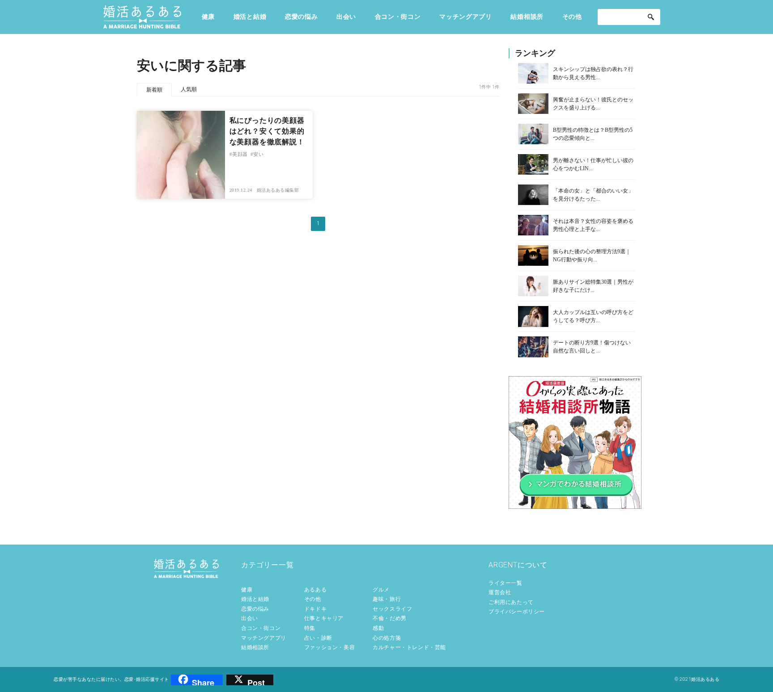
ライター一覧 (505, 583)
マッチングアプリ (465, 16)
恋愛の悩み (301, 16)
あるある (315, 590)
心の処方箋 (387, 638)
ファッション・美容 (329, 647)
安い (258, 154)
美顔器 (240, 154)
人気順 (189, 89)
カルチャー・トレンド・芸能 (409, 647)
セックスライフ (392, 609)
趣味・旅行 (387, 599)
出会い (346, 16)
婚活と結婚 (250, 16)
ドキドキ (315, 609)
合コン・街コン (398, 16)
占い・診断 (318, 638)
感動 (378, 628)
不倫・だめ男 (390, 618)
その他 (572, 16)
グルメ (381, 590)
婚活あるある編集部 (278, 190)
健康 (208, 16)
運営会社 (499, 592)
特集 (309, 628)
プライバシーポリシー (516, 611)
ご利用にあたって (511, 602)
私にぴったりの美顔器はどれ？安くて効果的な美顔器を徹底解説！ (267, 131)
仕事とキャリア (324, 618)
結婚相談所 (527, 16)
